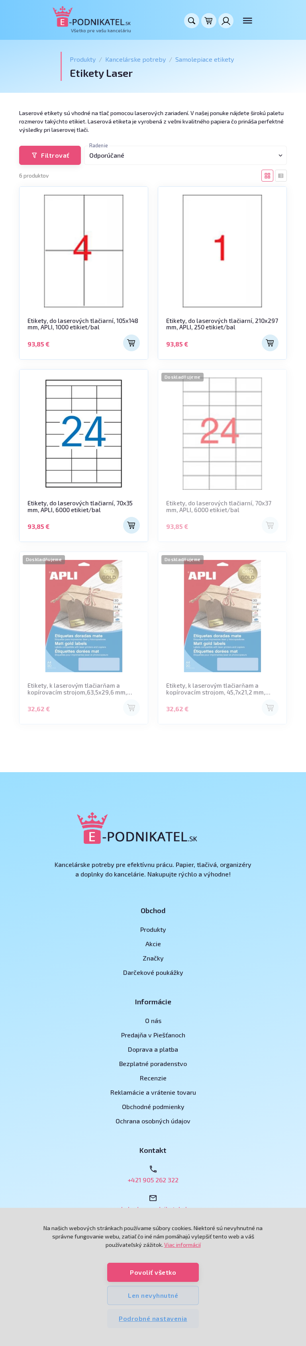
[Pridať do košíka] (131, 343)
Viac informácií (182, 1244)
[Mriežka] (267, 176)
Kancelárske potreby (135, 59)
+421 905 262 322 (153, 1180)
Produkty (83, 59)
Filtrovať (55, 155)
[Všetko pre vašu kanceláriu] (92, 16)
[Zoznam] (281, 176)
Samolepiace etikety (204, 59)
